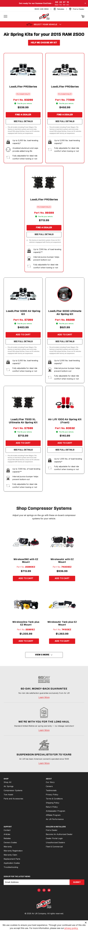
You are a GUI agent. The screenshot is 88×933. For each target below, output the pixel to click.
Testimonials (51, 790)
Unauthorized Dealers (55, 842)
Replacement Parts (12, 859)
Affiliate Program (53, 815)
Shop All (7, 782)
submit (77, 882)
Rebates (7, 838)
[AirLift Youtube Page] (49, 890)
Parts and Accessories (13, 798)
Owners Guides (10, 842)
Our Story (50, 782)
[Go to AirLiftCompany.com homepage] (44, 903)
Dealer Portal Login (54, 838)
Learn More (44, 697)
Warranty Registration (13, 851)
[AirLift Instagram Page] (44, 890)
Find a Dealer (23, 115)
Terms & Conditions (54, 798)
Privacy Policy (52, 794)
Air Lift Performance (55, 819)
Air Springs (8, 786)
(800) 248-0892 (41, 9)
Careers (49, 786)
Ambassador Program (55, 811)
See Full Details (23, 121)
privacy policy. (71, 928)
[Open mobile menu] (5, 16)
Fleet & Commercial (54, 846)
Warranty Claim (10, 855)
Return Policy (52, 807)
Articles (7, 834)
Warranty (8, 846)
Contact (7, 830)
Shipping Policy (52, 803)
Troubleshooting (11, 867)
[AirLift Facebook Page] (39, 890)
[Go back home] (44, 16)
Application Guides (12, 863)
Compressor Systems (13, 790)
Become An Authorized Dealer (59, 834)
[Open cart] (82, 16)
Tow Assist (8, 794)
